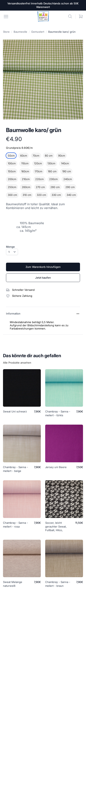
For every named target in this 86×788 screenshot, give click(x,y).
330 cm (56, 194)
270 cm (40, 187)
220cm (39, 179)
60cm (23, 155)
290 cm (70, 187)
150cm (12, 171)
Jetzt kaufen (43, 277)
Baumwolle (20, 31)
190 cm (66, 171)
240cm (67, 179)
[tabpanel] (43, 79)
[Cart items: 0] (81, 16)
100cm (12, 163)
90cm (61, 155)
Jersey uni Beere (56, 467)
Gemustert (37, 31)
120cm (38, 163)
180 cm (52, 171)
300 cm (12, 194)
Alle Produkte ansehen (17, 362)
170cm (38, 171)
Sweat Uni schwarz (15, 411)
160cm (25, 171)
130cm (51, 163)
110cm (24, 163)
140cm (65, 163)
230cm (53, 179)
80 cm (48, 155)
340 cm (71, 194)
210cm (26, 179)
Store (6, 31)
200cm (12, 179)
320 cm (41, 194)
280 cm (55, 187)
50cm (11, 155)
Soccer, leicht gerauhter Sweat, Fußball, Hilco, (56, 526)
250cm (12, 187)
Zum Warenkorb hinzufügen (43, 266)
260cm (26, 187)
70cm (36, 155)
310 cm (27, 194)
